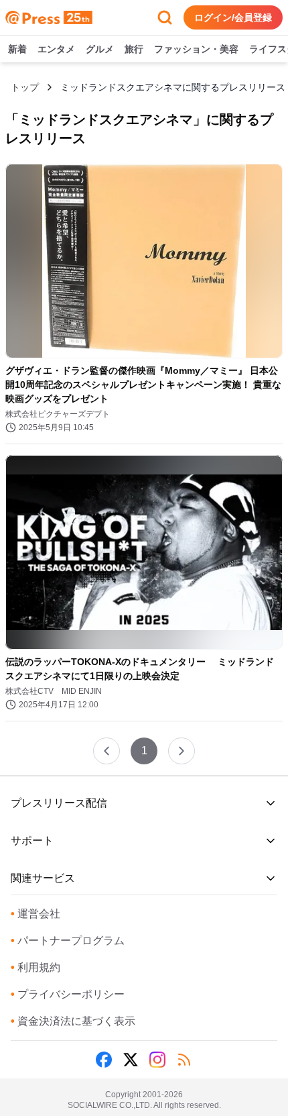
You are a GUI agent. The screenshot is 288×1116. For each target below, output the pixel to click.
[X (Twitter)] (131, 1060)
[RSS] (184, 1060)
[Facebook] (104, 1060)
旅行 (134, 49)
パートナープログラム (68, 940)
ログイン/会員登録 (233, 17)
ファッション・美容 (196, 49)
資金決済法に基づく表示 (73, 1021)
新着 (17, 49)
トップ (25, 87)
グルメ (100, 49)
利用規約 (35, 967)
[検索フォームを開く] (165, 17)
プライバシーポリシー (68, 994)
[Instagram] (157, 1060)
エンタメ (56, 49)
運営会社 (35, 913)
